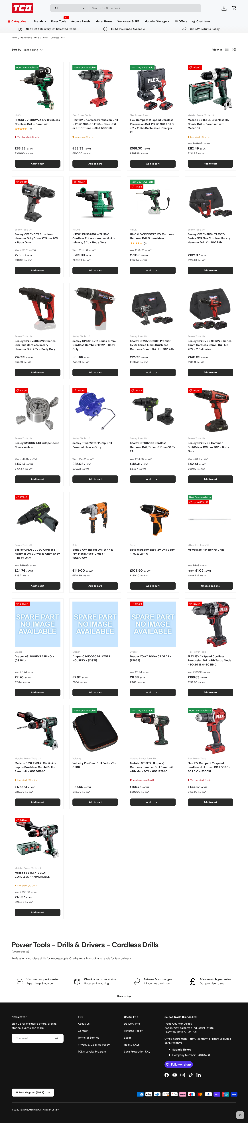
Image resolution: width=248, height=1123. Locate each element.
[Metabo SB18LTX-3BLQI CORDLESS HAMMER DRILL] (37, 841)
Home (14, 37)
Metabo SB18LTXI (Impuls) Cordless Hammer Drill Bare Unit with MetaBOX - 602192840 (151, 767)
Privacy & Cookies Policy (94, 1045)
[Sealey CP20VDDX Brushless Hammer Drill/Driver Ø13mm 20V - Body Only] (37, 202)
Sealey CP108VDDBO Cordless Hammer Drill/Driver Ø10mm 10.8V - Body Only (37, 554)
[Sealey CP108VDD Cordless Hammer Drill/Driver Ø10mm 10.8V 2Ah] (153, 411)
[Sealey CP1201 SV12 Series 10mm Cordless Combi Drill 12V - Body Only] (95, 309)
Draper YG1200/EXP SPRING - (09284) (34, 658)
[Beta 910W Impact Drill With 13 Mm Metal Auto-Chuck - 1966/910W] (95, 518)
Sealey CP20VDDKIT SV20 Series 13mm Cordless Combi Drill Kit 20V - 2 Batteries (209, 345)
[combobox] (125, 8)
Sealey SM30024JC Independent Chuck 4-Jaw (37, 445)
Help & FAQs (132, 1045)
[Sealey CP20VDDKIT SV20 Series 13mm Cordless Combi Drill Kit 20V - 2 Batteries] (210, 309)
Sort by (16, 49)
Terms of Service (88, 1037)
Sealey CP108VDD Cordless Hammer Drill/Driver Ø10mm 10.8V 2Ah (152, 447)
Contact (83, 1031)
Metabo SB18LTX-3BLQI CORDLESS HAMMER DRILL (32, 875)
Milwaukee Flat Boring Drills (206, 550)
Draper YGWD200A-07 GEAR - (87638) (151, 658)
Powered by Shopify (49, 1110)
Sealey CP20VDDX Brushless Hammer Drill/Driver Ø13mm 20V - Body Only (36, 238)
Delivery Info (132, 1024)
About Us (84, 1024)
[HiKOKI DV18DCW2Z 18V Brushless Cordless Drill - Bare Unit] (37, 88)
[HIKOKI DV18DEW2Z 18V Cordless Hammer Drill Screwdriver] (153, 202)
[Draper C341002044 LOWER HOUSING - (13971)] (95, 624)
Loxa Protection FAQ (137, 1051)
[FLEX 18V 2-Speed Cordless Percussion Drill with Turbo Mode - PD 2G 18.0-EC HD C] (210, 624)
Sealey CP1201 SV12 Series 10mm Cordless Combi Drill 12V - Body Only (94, 345)
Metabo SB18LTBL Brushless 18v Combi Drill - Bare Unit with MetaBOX (208, 124)
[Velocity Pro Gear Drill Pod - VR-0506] (95, 731)
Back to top (124, 996)
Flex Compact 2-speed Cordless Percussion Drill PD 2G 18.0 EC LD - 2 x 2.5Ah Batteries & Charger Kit (152, 126)
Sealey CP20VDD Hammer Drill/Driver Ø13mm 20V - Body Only (208, 447)
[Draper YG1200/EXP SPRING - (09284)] (37, 624)
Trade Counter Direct (29, 1110)
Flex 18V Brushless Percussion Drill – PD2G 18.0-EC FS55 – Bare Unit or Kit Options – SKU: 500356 (95, 124)
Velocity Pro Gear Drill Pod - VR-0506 (94, 765)
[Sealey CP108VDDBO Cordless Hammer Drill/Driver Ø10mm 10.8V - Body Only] (37, 518)
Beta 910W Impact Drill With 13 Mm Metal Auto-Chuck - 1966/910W (92, 554)
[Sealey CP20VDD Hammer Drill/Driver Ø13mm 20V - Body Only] (210, 411)
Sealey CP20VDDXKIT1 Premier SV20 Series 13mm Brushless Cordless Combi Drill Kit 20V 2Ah (152, 345)
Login (127, 1037)
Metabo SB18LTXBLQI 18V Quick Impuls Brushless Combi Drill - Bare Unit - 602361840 (35, 767)
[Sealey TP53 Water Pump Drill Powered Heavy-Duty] (95, 411)
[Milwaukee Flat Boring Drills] (210, 518)
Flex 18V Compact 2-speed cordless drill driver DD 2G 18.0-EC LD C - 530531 (209, 767)
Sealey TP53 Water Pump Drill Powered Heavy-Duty (92, 445)
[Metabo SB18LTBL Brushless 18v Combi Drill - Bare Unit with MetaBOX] (210, 88)
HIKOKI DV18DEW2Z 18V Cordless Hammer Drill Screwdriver (152, 236)
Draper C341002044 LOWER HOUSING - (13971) (91, 658)
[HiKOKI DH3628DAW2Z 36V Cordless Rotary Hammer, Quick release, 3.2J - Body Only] (95, 202)
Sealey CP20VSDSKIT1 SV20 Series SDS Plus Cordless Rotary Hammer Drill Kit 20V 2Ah (209, 238)
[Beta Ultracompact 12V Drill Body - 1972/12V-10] (153, 518)
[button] (234, 8)
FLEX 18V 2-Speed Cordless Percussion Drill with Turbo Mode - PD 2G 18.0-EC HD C (209, 660)
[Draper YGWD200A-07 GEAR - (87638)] (153, 624)
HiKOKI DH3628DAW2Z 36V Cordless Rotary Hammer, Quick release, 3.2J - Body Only (93, 238)
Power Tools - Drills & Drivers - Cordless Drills (43, 37)
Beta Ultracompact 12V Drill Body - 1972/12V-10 (152, 552)
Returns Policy (133, 1031)
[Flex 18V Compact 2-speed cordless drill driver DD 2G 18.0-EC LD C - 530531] (210, 731)
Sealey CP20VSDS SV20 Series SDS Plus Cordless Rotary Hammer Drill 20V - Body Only (35, 345)
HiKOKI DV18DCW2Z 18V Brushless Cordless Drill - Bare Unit (37, 122)
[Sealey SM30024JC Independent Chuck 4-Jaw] (37, 411)
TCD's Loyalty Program (92, 1051)
